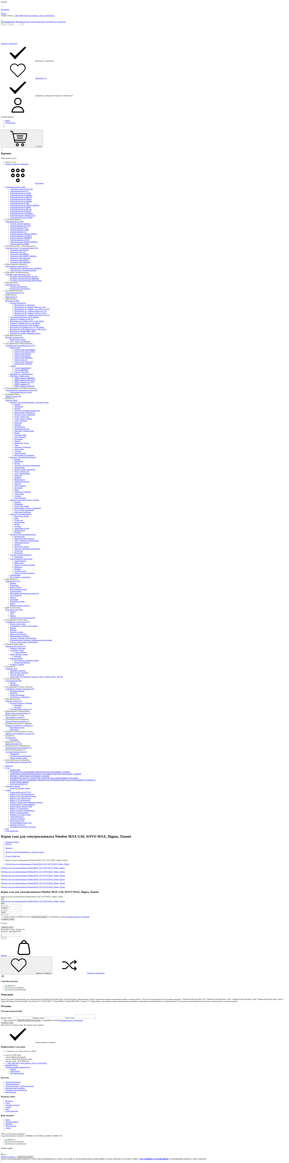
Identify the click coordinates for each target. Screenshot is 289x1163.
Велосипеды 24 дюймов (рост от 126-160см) (27, 321)
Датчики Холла (20, 571)
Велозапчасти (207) (12, 581)
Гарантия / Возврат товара (20, 788)
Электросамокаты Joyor (19, 228)
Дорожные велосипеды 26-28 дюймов (24, 325)
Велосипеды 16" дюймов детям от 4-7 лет (30, 311)
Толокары (18, 705)
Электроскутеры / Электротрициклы (19, 1086)
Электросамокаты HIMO (19, 244)
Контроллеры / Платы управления (27, 508)
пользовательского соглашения (77, 917)
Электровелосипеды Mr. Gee (21, 209)
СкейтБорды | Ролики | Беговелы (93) (19, 689)
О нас (7, 768)
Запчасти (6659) (11, 400)
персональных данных (39, 917)
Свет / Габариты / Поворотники (26, 541)
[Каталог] (2, 20)
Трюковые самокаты (18, 671)
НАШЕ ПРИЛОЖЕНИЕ (19, 782)
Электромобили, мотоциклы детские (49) (21, 390)
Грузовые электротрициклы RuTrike (24, 276)
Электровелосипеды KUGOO (21, 189)
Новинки (9, 1124)
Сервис (8, 790)
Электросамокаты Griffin (19, 230)
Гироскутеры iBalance (22, 354)
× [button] (1, 1161)
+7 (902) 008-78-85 (20, 16)
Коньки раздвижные (22, 662)
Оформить (25, 164)
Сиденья (17, 451)
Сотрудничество (11, 831)
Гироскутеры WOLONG (23, 362)
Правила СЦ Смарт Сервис (20, 815)
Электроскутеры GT (18, 252)
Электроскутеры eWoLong (20, 258)
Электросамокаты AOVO (20, 240)
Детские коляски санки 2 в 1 (21, 709)
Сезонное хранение (17, 819)
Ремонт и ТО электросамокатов (22, 794)
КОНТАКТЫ (7, 18)
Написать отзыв (7, 927)
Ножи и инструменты (18, 634)
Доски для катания (17, 695)
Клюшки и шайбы (17, 664)
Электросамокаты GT (18, 232)
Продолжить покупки (26, 1157)
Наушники (14, 740)
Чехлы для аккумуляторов (24, 573)
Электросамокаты (12, 1084)
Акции (8, 1128)
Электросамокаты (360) (14, 222)
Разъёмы (17, 425)
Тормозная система (21, 429)
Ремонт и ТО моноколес (19, 808)
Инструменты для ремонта (20, 577)
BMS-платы (19, 563)
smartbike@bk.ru (11, 1065)
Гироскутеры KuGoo (22, 356)
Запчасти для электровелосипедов (23, 457)
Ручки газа (18, 520)
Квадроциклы (10, 1092)
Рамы (16, 490)
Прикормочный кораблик (20, 636)
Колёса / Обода (15, 587)
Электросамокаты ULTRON (21, 236)
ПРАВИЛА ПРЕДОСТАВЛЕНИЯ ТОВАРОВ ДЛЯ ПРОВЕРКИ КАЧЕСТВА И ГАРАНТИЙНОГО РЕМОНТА (53, 780)
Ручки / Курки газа (21, 417)
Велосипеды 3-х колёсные (24, 305)
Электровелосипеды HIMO (20, 207)
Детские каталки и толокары (21, 703)
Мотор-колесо (19, 427)
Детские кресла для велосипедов (22, 618)
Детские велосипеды (18, 303)
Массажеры (14, 729)
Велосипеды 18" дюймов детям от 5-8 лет (30, 313)
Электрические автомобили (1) (17, 721)
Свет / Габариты (20, 421)
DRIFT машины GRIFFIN (24, 386)
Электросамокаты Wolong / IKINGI (23, 234)
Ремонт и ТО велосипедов (20, 800)
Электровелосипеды (13, 1082)
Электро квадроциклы (18, 287)
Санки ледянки (20, 652)
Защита (13, 612)
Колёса (17, 433)
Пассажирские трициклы (15, 1088)
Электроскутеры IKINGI (19, 260)
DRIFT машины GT (22, 384)
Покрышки (18, 406)
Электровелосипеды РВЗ (19, 203)
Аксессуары (19, 449)
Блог (7, 829)
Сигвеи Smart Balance (22, 368)
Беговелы (13, 693)
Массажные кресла (17, 727)
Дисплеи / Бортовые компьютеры (27, 411)
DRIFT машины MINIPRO (24, 378)
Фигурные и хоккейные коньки (26, 660)
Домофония (14, 754)
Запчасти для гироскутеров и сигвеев (24, 500)
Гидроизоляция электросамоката (22, 804)
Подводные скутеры (18, 339)
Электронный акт (17, 817)
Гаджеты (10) (10, 738)
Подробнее (5, 9)
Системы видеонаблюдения (20, 756)
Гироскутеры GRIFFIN (23, 364)
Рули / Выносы (20, 437)
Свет (12, 614)
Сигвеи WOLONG (21, 372)
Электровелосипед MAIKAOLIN (22, 215)
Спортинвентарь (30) (13, 681)
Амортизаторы (20, 453)
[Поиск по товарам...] (23, 24)
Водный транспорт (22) (14, 337)
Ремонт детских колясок (19, 813)
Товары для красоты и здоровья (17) (19, 725)
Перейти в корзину (13, 164)
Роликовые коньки (17, 691)
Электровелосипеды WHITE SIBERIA (25, 205)
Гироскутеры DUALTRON (24, 352)
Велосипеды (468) (12, 301)
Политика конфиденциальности (17, 1067)
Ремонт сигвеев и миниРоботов (22, 811)
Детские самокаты (17, 675)
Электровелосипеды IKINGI (21, 197)
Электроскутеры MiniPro (19, 254)
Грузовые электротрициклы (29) (17, 274)
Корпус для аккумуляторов (24, 565)
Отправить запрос (8, 919)
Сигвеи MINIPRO (21, 370)
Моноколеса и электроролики (21, 374)
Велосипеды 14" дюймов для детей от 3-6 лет (31, 309)
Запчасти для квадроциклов (20, 555)
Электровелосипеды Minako (21, 199)
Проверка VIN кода (17, 825)
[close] (2, 12)
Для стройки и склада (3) (15, 717)
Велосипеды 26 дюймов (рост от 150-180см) (27, 327)
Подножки (18, 439)
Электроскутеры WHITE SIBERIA (23, 256)
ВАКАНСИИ (15, 770)
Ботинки (17, 656)
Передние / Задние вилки (24, 431)
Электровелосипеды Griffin (20, 193)
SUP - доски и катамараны (20, 341)
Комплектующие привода (24, 539)
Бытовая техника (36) (13, 744)
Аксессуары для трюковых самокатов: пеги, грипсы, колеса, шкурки (36, 677)
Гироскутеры (15, 348)
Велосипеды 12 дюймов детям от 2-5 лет (30, 307)
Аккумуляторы (20, 561)
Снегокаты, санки (17, 650)
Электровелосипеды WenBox (21, 195)
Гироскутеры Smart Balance (24, 350)
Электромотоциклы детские (21, 392)
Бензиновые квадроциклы (20, 289)
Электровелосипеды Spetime (21, 201)
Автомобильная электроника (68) (18, 762)
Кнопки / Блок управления (24, 415)
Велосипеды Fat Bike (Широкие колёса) (25, 333)
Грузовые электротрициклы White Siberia (26, 280)
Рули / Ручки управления (24, 510)
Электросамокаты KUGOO (20, 226)
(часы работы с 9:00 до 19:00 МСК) (41, 16)
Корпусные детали (21, 443)
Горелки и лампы (16, 632)
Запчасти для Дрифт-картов (20, 514)
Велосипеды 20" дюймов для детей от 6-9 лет (31, 315)
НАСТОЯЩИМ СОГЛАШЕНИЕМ (154, 1159)
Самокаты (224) (11, 669)
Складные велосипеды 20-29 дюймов (24, 317)
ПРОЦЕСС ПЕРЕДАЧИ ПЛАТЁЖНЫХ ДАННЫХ (30, 776)
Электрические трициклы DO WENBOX (26, 268)
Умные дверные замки (18, 758)
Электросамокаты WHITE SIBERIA (24, 242)
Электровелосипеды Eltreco (20, 211)
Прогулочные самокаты (19, 673)
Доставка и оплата (12, 786)
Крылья (17, 408)
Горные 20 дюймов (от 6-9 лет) (22, 319)
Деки (16, 445)
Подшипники (15, 575)
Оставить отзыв (7, 1023)
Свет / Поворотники (22, 474)
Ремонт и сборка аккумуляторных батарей (26, 802)
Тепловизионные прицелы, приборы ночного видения (31, 640)
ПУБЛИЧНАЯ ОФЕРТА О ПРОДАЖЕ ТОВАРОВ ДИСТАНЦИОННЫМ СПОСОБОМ (44, 778)
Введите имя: (6, 1018)
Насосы (13, 616)
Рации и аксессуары (17, 624)
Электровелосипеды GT (19, 191)
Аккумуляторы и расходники (21, 559)
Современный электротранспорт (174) (20, 346)
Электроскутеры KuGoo (19, 250)
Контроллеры (19, 467)
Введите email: (38, 1018)
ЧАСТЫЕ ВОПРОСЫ (18, 784)
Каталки (17, 707)
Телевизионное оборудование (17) (18, 748)
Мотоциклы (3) (11, 297)
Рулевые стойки (20, 435)
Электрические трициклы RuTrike (23, 270)
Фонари (13, 628)
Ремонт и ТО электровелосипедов (23, 796)
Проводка (18, 423)
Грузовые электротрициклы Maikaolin (24, 278)
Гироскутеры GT (20, 360)
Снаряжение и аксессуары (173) (17, 622)
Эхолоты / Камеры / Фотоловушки (23, 638)
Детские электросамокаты (20, 224)
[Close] (2, 1153)
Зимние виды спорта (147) (15, 646)
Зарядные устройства (22, 447)
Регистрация (10, 123)
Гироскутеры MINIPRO (23, 358)
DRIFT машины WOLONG (24, 380)
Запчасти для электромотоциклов (23, 534)
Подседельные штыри (18, 589)
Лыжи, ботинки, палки (19, 654)
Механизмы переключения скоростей (24, 593)
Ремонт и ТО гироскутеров (20, 798)
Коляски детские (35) (13, 701)
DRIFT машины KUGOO (24, 382)
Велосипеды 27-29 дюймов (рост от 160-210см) (28, 329)
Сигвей (13, 366)
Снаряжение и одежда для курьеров (23, 626)
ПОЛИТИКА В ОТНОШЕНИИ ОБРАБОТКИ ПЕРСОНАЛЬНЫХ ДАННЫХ (40, 772)
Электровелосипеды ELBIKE (21, 218)
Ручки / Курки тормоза (23, 419)
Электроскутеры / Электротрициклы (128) (21, 248)
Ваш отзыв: (70, 1018)
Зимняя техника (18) (13, 396)
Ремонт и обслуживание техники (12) (19, 734)
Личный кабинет (12, 1122)
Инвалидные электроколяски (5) (17, 713)
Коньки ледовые (16, 658)
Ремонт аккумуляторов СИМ (21, 806)
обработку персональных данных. (29, 1020)
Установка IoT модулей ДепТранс (23, 827)
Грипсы (17, 441)
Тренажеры (14, 685)
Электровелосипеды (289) (15, 187)
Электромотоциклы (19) (14, 293)
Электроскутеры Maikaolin (20, 262)
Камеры (17, 404)
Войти (7, 121)
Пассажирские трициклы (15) (16, 266)
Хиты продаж (10, 1126)
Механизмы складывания (24, 455)
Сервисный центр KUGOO (20, 792)
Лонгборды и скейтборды (20, 697)
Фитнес (13, 683)
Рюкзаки (13, 630)
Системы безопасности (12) (16, 752)
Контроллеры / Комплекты (24, 413)
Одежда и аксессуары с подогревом (23, 642)
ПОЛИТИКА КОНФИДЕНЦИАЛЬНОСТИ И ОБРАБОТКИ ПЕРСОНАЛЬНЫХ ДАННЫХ (45, 774)
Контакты (9, 766)
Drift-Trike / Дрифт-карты (19, 376)
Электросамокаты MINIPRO (21, 238)
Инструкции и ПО (17, 821)
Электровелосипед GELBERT (21, 213)
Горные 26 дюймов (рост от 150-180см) (25, 323)
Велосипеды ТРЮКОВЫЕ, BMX (23, 331)
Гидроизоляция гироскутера (21, 823)
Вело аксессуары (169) (14, 610)
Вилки (12, 604)
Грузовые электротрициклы (16, 1090)
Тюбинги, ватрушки (18, 648)
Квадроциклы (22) (12, 285)
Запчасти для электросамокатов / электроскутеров (29, 402)
